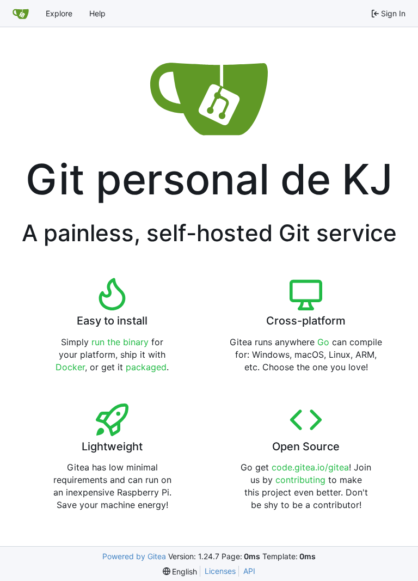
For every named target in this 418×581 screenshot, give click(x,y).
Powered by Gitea (134, 556)
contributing (300, 479)
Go (323, 342)
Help (97, 13)
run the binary (120, 342)
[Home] (20, 13)
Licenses (220, 571)
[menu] (180, 571)
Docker (70, 367)
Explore (59, 13)
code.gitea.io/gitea (310, 467)
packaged (146, 367)
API (249, 571)
